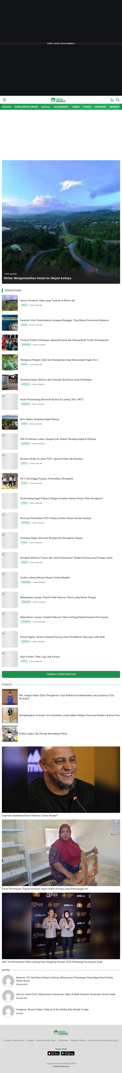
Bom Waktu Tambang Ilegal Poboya (39, 419)
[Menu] (4, 99)
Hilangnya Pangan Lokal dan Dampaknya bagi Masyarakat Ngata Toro (59, 359)
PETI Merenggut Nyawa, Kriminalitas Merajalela (46, 478)
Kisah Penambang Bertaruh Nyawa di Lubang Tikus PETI (51, 399)
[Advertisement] (61, 22)
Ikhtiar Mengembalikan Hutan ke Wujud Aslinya (37, 278)
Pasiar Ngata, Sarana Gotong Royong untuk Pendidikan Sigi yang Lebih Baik (62, 637)
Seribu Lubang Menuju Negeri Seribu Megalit (44, 577)
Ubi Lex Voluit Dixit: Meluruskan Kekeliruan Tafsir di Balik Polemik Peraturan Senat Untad (65, 994)
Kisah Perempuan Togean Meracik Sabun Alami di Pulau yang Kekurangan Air (45, 888)
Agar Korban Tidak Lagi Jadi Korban (40, 656)
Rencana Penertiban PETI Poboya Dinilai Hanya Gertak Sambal (55, 518)
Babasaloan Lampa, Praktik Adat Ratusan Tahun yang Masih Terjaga (58, 597)
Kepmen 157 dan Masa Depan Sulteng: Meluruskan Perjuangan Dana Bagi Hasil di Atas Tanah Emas (64, 979)
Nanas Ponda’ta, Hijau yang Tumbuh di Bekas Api (47, 300)
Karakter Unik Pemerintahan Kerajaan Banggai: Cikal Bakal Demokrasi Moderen (64, 320)
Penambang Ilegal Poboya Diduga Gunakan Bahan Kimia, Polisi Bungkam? (61, 498)
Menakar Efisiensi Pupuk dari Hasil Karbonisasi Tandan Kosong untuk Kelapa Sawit (66, 557)
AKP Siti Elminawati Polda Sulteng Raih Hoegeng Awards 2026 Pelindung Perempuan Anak (52, 961)
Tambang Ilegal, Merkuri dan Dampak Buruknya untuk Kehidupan (56, 379)
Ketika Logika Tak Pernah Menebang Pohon (43, 733)
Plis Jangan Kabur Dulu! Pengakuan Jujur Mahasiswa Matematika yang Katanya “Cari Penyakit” (66, 697)
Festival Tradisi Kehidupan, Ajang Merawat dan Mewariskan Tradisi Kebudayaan (64, 340)
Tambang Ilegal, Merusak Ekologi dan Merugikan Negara (51, 538)
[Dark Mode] (112, 99)
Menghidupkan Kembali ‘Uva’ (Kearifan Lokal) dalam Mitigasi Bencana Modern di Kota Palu (69, 715)
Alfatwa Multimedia (61, 1066)
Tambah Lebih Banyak (61, 674)
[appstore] (53, 1055)
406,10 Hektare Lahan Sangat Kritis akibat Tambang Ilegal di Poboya (58, 439)
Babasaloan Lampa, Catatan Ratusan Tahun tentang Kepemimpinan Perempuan (64, 617)
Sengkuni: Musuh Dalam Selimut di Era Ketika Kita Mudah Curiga (52, 1009)
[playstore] (68, 1055)
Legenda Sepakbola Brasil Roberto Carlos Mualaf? (30, 815)
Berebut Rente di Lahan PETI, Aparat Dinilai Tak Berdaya (51, 458)
